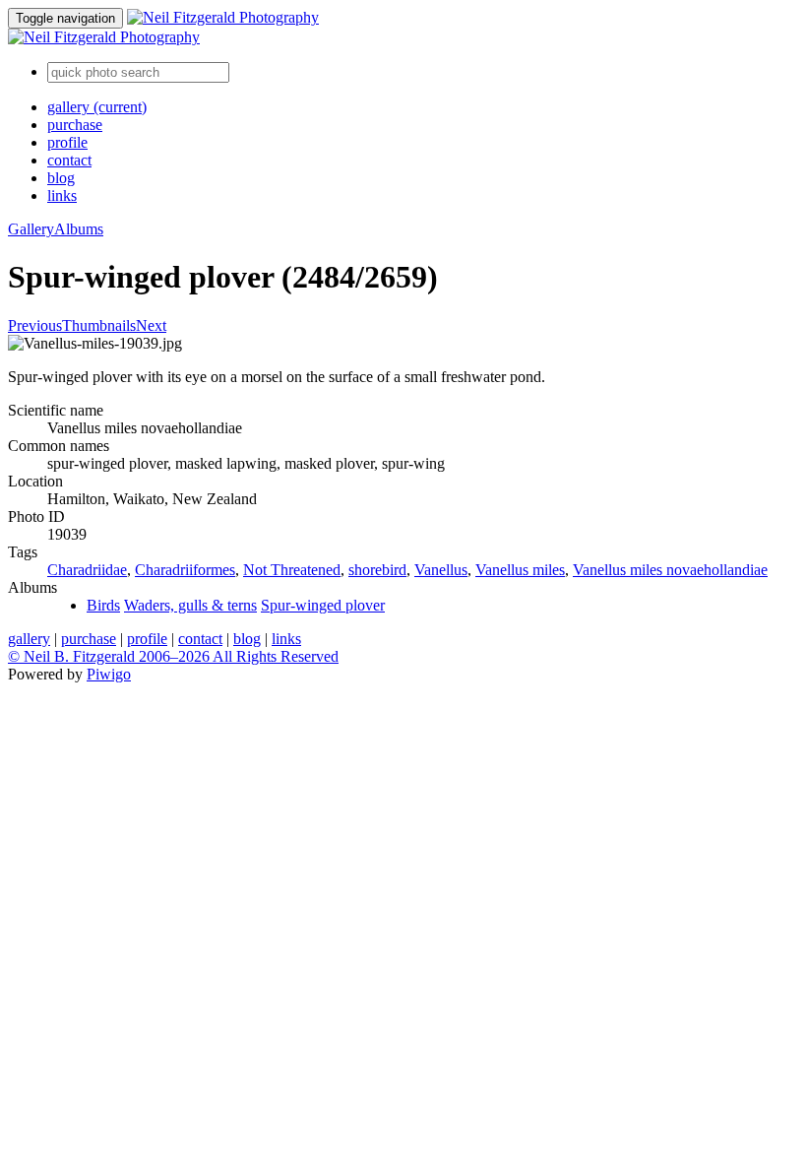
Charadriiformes (185, 569)
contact (69, 160)
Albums (78, 229)
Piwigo (109, 674)
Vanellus (440, 569)
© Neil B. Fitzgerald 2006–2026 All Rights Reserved (173, 656)
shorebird (377, 569)
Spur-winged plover (323, 605)
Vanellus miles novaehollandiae (670, 569)
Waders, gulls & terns (190, 605)
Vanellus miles (520, 569)
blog (61, 177)
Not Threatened (292, 569)
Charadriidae (87, 569)
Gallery (31, 229)
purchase (74, 124)
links (62, 195)
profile (67, 142)
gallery (97, 106)
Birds (103, 605)
